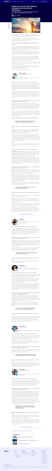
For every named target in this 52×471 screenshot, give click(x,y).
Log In (38, 1)
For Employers (44, 1)
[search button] (33, 1)
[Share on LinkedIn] (9, 28)
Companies (15, 1)
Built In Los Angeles (44, 459)
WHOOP (26, 327)
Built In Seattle (44, 463)
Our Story (16, 452)
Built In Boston (44, 453)
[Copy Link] (9, 26)
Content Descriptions (17, 456)
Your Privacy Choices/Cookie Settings (37, 467)
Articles (22, 1)
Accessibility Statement (15, 467)
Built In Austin (44, 452)
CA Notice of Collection (45, 467)
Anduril (24, 220)
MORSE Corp (25, 266)
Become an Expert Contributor (25, 453)
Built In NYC (43, 460)
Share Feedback (34, 453)
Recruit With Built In (24, 452)
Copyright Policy (21, 467)
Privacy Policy (25, 467)
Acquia (29, 370)
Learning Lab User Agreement (7, 467)
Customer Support (34, 452)
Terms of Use (29, 467)
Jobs (19, 1)
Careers (16, 453)
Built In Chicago (44, 456)
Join (36, 1)
